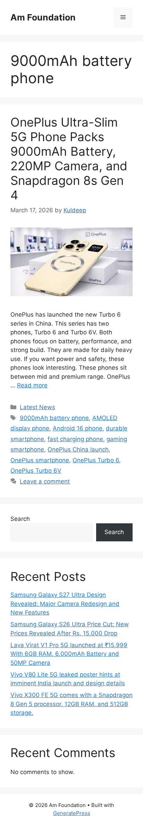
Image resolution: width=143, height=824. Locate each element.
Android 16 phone (77, 428)
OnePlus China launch (78, 449)
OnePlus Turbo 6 (96, 460)
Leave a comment (45, 481)
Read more (32, 385)
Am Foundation (43, 17)
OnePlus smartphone (39, 460)
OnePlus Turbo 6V (35, 470)
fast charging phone (75, 439)
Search (20, 518)
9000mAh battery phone (54, 417)
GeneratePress (71, 813)
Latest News (37, 407)
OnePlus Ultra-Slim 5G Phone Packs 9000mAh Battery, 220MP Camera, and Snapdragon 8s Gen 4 (68, 158)
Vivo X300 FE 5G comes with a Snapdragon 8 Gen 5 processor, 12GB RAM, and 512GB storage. (71, 704)
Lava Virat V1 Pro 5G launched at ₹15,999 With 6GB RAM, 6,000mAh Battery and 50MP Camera (68, 654)
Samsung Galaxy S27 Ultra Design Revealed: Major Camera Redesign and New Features (64, 603)
